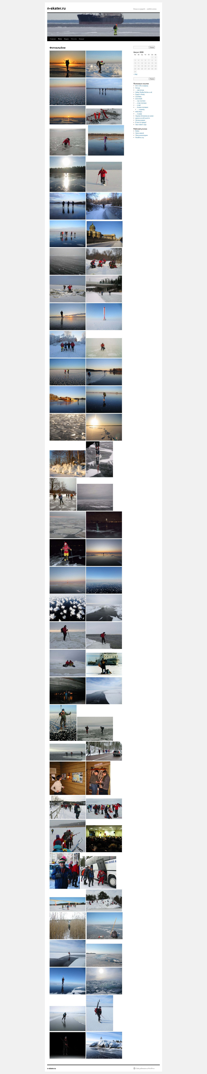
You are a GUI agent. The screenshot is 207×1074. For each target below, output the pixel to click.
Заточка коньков (140, 120)
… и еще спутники (140, 103)
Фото (60, 39)
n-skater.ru (56, 8)
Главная (53, 39)
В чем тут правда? (140, 122)
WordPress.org (139, 137)
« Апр (135, 74)
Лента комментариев (141, 135)
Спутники (138, 96)
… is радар (138, 114)
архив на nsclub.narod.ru (142, 118)
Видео (66, 39)
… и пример (140, 109)
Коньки (81, 39)
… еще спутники (140, 101)
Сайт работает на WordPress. (145, 1068)
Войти (137, 131)
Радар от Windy (140, 94)
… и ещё (138, 105)
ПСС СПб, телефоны (141, 86)
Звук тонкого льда (140, 124)
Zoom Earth (138, 99)
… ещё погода (139, 90)
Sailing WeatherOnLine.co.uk (143, 92)
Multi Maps (138, 111)
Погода (137, 88)
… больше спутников (141, 107)
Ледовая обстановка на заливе (144, 116)
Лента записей (139, 133)
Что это (74, 39)
